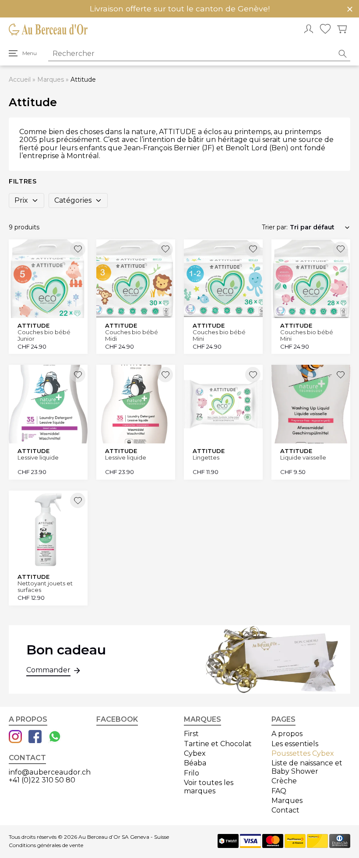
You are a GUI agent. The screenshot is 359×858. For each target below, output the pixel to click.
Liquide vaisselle (303, 457)
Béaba (195, 763)
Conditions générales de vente (46, 845)
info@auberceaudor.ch (50, 772)
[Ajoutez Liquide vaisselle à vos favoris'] (340, 374)
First (191, 734)
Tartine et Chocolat (218, 744)
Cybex (195, 753)
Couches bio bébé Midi (131, 335)
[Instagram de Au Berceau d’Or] (15, 737)
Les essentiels (294, 744)
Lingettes (206, 457)
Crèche (284, 781)
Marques (50, 79)
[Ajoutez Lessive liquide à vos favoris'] (77, 374)
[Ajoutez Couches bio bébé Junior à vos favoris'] (77, 249)
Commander (48, 670)
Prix (21, 200)
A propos (287, 734)
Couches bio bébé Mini (219, 335)
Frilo (191, 773)
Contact (285, 810)
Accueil (20, 79)
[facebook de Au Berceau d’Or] (35, 737)
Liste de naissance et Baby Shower (306, 767)
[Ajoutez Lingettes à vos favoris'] (252, 374)
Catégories (73, 200)
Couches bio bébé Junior (44, 335)
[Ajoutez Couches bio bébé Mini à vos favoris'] (252, 249)
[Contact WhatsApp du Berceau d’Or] (54, 737)
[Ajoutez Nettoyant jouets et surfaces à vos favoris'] (77, 500)
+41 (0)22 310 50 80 (42, 780)
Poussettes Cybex (302, 753)
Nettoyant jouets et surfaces (45, 586)
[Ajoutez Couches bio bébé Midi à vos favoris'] (165, 249)
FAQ (278, 791)
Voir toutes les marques (208, 786)
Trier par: (275, 227)
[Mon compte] (308, 30)
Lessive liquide (38, 457)
